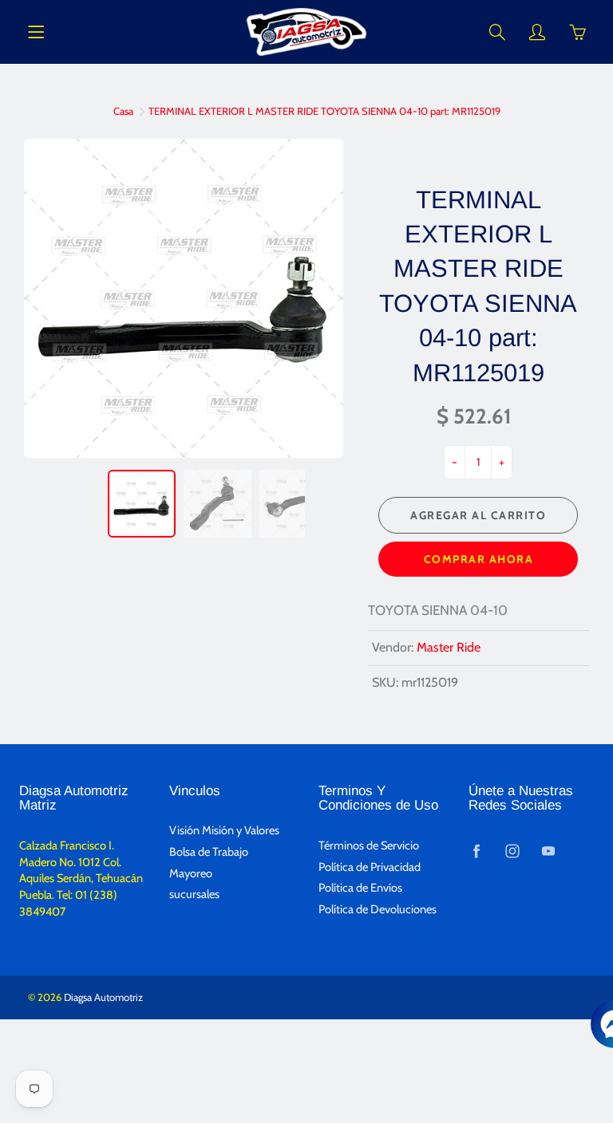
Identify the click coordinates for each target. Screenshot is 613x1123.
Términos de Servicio (368, 845)
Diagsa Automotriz (103, 997)
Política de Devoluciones (377, 909)
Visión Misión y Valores (224, 830)
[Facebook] (477, 851)
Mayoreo (190, 873)
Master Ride (449, 647)
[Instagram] (513, 851)
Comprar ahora (479, 559)
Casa (123, 110)
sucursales (194, 894)
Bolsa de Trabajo (208, 852)
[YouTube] (549, 851)
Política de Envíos (360, 888)
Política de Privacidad (369, 867)
